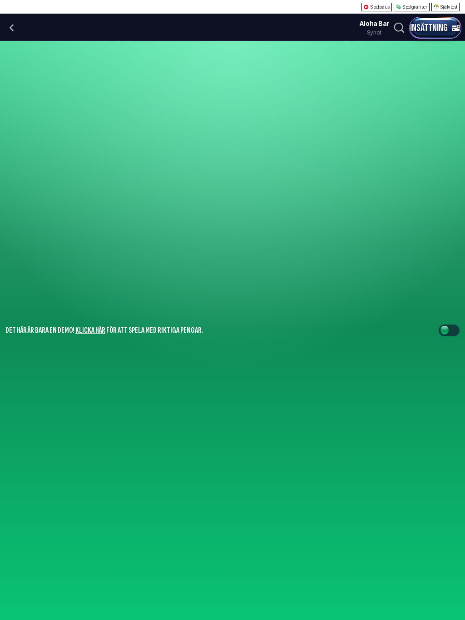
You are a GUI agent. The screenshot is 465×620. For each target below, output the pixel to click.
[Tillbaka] (12, 28)
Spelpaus (380, 7)
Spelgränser (414, 7)
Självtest (448, 7)
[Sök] (399, 28)
